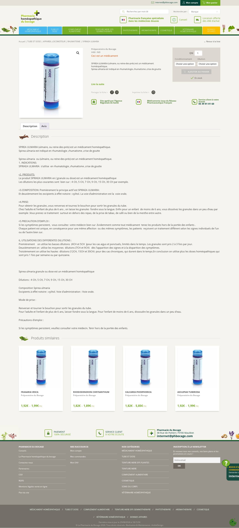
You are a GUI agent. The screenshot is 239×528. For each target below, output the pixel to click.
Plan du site (24, 492)
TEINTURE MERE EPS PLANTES (135, 462)
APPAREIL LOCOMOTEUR (54, 41)
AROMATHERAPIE (149, 30)
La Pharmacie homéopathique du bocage (37, 456)
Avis (43, 126)
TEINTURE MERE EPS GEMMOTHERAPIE (104, 30)
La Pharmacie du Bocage (89, 525)
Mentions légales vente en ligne (33, 486)
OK (179, 465)
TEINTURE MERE (129, 468)
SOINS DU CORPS (130, 486)
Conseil (183, 19)
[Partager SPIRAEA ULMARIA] (112, 92)
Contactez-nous (26, 462)
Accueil (22, 41)
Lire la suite (97, 84)
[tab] (30, 126)
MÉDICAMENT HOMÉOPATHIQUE (33, 30)
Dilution (201, 59)
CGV (21, 474)
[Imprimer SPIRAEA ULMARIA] (153, 92)
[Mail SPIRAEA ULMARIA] (117, 92)
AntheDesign (157, 525)
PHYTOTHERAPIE (130, 30)
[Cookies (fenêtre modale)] (233, 522)
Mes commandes (78, 456)
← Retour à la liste (212, 41)
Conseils (22, 450)
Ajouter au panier (198, 71)
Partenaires (24, 468)
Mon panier (211, 2)
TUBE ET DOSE (55, 30)
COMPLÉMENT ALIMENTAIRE (74, 30)
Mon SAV (74, 462)
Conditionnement (183, 59)
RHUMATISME (73, 41)
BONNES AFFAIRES (211, 30)
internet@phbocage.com (166, 2)
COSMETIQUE (166, 30)
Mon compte (192, 2)
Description (30, 126)
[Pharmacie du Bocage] (31, 17)
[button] (78, 53)
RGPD (21, 480)
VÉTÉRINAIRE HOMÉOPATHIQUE (188, 30)
